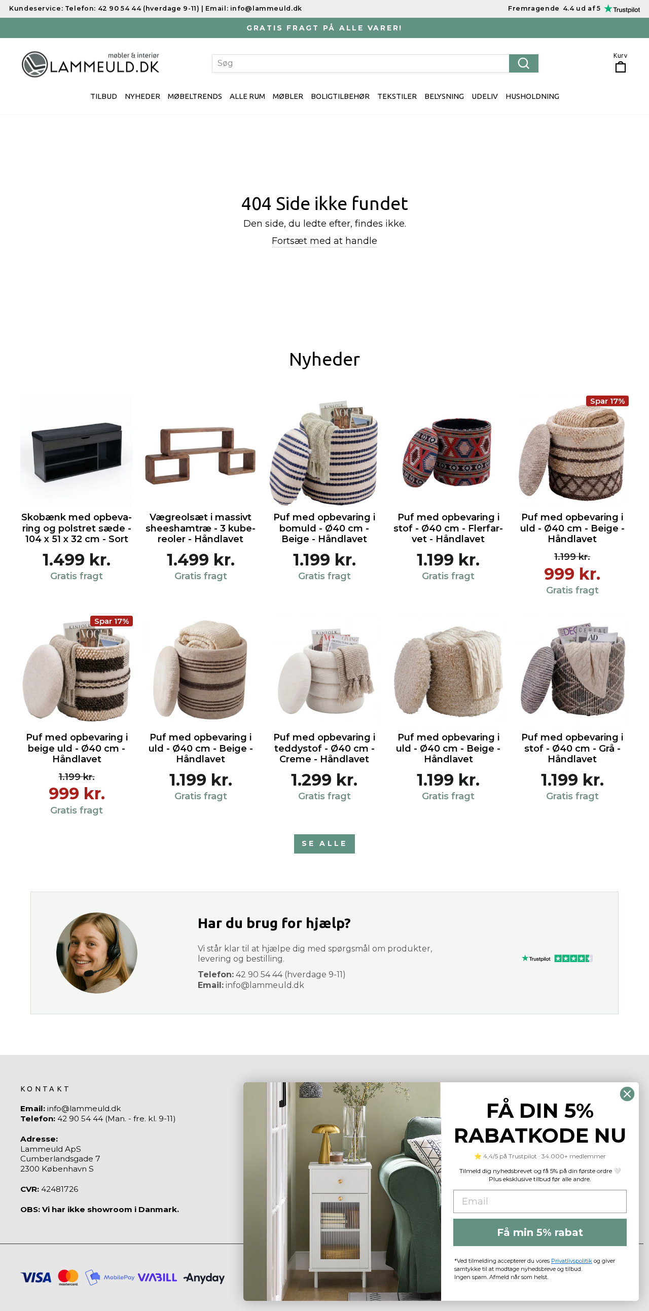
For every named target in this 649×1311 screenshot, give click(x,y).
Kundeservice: (36, 8)
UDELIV (485, 96)
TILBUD (103, 96)
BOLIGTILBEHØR (340, 96)
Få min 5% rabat (540, 1232)
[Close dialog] (627, 1094)
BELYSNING (444, 96)
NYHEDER (142, 96)
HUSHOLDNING (532, 96)
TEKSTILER (397, 96)
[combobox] (375, 63)
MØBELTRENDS (195, 96)
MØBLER (288, 96)
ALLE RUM (247, 96)
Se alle (324, 843)
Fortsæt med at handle (324, 240)
